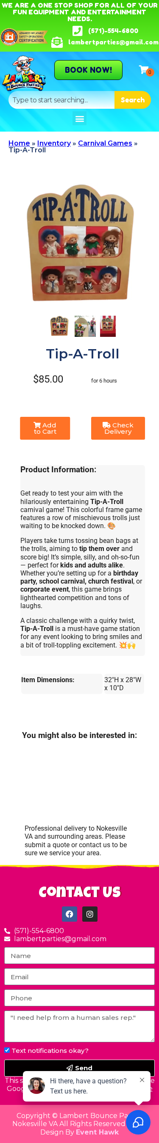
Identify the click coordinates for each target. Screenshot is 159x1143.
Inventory (54, 143)
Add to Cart (45, 428)
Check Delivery (119, 428)
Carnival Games (105, 143)
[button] (79, 118)
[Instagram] (90, 914)
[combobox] (61, 100)
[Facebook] (69, 914)
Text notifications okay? (50, 1051)
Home (19, 143)
